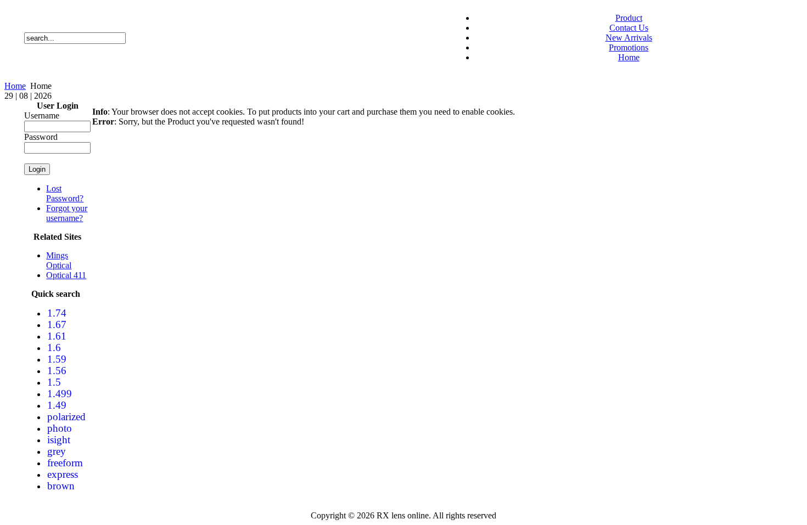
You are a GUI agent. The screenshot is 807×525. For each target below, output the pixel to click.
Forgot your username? (66, 213)
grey (56, 451)
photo (59, 428)
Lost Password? (64, 193)
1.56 (56, 370)
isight (58, 439)
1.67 (56, 324)
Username (41, 115)
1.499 (59, 393)
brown (61, 486)
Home (15, 86)
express (62, 474)
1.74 (56, 313)
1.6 (54, 347)
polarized (66, 416)
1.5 (54, 382)
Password (41, 137)
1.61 (56, 336)
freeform (65, 462)
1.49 (56, 405)
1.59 (56, 359)
